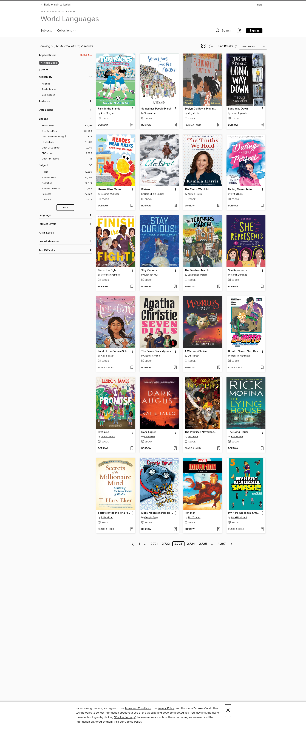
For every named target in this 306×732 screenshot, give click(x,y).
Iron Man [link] (190, 513)
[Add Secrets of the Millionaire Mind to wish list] (132, 529)
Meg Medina (194, 113)
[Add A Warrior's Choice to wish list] (218, 367)
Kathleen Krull (151, 274)
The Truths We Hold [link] (197, 189)
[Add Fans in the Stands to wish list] (132, 125)
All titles (46, 83)
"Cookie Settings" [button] (124, 717)
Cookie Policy (132, 721)
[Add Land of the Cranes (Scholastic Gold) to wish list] (132, 367)
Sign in (254, 31)
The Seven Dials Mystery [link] (156, 351)
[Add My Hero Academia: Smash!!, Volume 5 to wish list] (262, 529)
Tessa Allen (149, 113)
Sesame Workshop (110, 194)
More (65, 207)
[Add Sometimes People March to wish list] (175, 125)
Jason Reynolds (238, 113)
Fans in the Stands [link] (109, 108)
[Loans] (239, 31)
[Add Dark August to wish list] (175, 448)
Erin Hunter (193, 355)
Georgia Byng (151, 517)
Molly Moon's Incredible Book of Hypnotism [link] (157, 513)
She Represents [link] (237, 270)
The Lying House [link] (238, 432)
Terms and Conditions (138, 708)
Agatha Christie (152, 355)
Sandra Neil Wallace (197, 274)
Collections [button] (65, 31)
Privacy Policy (166, 708)
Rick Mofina (237, 436)
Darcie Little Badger (154, 194)
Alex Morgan (107, 113)
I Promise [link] (103, 432)
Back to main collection (56, 4)
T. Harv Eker (107, 517)
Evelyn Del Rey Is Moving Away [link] (201, 108)
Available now (49, 89)
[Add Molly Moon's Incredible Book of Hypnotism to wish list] (175, 529)
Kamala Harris (195, 194)
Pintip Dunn (237, 194)
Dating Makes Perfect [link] (241, 189)
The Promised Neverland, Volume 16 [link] (201, 432)
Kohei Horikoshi (239, 517)
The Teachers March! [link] (197, 270)
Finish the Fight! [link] (107, 270)
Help (259, 5)
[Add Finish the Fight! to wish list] (132, 286)
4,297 (222, 544)
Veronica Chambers (110, 274)
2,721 (154, 544)
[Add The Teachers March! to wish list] (218, 286)
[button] (223, 31)
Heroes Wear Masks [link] (109, 189)
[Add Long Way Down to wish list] (262, 125)
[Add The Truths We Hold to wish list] (218, 206)
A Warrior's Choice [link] (196, 351)
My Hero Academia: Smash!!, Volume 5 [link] (244, 513)
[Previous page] (132, 544)
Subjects (46, 31)
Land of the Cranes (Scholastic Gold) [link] (114, 351)
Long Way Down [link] (238, 108)
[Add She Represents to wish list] (262, 286)
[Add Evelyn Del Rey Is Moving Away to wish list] (218, 125)
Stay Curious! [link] (149, 270)
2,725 (203, 544)
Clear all (86, 55)
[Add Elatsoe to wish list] (175, 206)
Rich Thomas (194, 517)
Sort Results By (228, 46)
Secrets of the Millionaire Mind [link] (114, 513)
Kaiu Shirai (193, 436)
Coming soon (48, 95)
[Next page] (231, 544)
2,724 (191, 544)
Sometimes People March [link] (156, 108)
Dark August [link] (148, 432)
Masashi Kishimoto (240, 355)
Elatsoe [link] (145, 189)
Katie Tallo (149, 436)
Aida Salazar (107, 355)
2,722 (166, 544)
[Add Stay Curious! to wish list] (175, 286)
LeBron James (108, 436)
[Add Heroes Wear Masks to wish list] (132, 206)
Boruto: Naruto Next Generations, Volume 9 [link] (244, 351)
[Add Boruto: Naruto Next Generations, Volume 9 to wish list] (262, 367)
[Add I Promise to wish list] (132, 448)
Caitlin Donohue (239, 274)
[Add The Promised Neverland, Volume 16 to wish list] (218, 448)
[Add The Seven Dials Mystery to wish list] (175, 367)
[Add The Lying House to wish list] (262, 448)
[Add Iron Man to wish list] (218, 529)
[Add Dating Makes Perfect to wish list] (262, 206)
